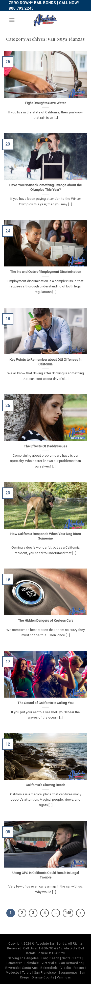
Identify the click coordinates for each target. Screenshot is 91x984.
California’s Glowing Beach (45, 785)
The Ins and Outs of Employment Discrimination (45, 271)
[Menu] (12, 20)
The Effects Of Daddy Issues (45, 446)
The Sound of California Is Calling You (45, 703)
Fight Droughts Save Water (45, 103)
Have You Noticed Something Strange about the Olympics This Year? (45, 187)
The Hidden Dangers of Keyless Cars (45, 620)
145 (68, 913)
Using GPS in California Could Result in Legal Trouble (45, 875)
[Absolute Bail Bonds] (45, 20)
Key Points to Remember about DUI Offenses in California (45, 361)
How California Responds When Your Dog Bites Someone (45, 536)
